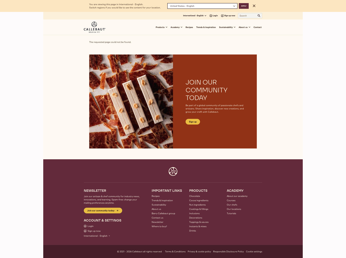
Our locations (234, 209)
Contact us (157, 217)
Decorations (195, 217)
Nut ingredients (197, 204)
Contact (258, 27)
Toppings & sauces (199, 222)
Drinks (192, 230)
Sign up (193, 121)
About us (156, 209)
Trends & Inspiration (206, 27)
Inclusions (194, 213)
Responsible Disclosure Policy (228, 251)
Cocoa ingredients (198, 200)
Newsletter (157, 222)
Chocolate (194, 196)
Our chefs (232, 204)
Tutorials (231, 213)
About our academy (237, 196)
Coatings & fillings (198, 209)
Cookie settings (254, 251)
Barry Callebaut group (163, 213)
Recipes (189, 27)
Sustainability (159, 204)
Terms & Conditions (175, 251)
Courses (231, 200)
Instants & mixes (198, 226)
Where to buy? (159, 226)
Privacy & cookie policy (199, 251)
